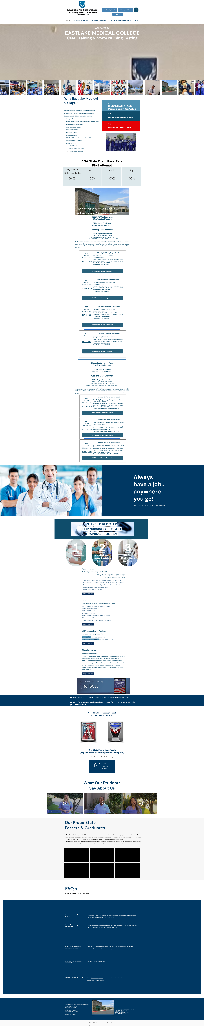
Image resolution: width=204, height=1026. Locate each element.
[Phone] (136, 10)
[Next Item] (201, 87)
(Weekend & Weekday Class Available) (122, 108)
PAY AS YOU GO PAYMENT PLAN (120, 117)
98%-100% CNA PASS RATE (119, 127)
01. (109, 103)
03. (109, 124)
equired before (104, 639)
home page (97, 980)
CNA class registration (97, 978)
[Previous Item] (3, 87)
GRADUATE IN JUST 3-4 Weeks (120, 105)
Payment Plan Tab (105, 585)
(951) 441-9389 (125, 1012)
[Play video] (121, 142)
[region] (72, 176)
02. (109, 114)
